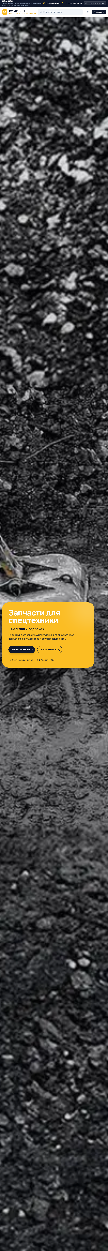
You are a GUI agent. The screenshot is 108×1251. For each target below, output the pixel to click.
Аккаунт (100, 12)
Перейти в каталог (20, 649)
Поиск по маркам (48, 649)
